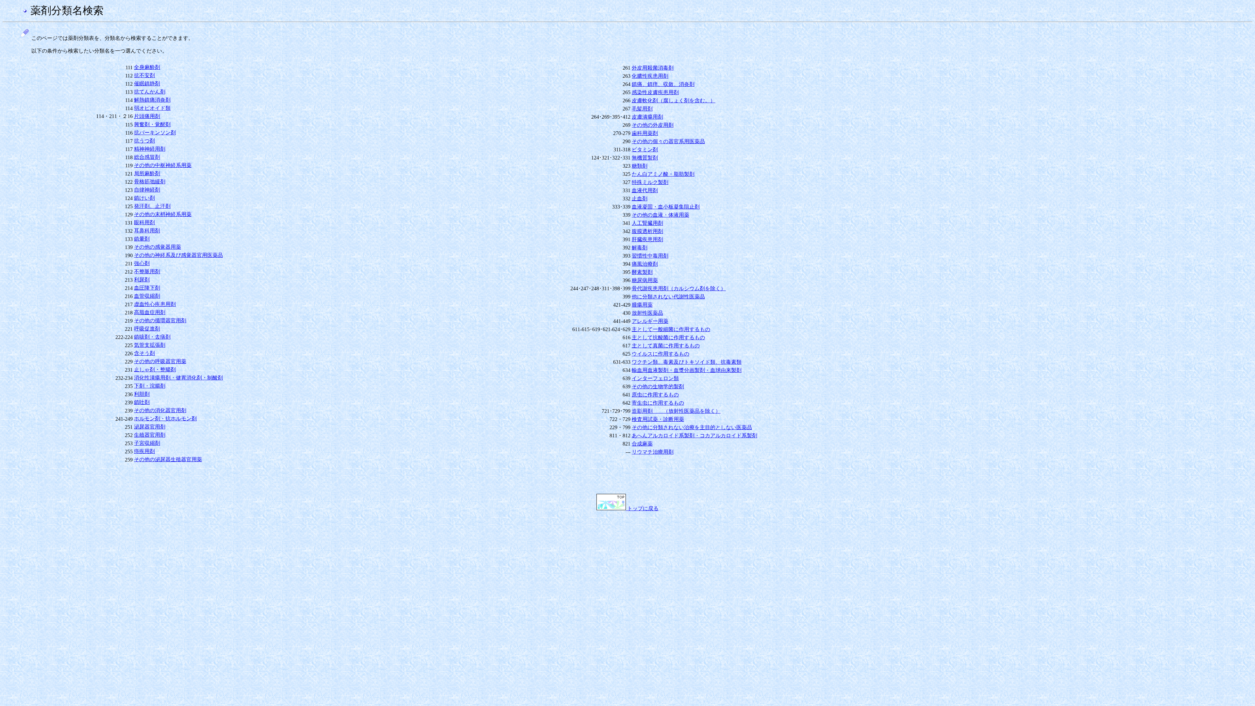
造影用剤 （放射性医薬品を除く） (676, 411)
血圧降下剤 (147, 288)
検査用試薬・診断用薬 (658, 419)
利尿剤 (142, 279)
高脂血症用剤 (149, 312)
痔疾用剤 (144, 451)
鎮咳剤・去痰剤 (152, 337)
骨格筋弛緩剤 (149, 181)
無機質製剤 (645, 157)
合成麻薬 (642, 443)
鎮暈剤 (142, 239)
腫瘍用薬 (642, 305)
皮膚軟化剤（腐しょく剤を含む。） (673, 100)
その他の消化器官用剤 (160, 410)
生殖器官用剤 (149, 435)
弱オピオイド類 (152, 108)
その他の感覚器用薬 (157, 247)
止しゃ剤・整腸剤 (155, 369)
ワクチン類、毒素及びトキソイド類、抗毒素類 (687, 362)
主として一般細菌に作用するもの (671, 329)
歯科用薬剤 (645, 133)
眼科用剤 (144, 222)
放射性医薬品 (647, 313)
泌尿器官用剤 (149, 426)
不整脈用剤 (147, 271)
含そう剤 (144, 353)
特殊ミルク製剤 (650, 182)
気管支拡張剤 (149, 345)
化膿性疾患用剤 (650, 76)
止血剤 (639, 198)
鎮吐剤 (142, 402)
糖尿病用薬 (645, 280)
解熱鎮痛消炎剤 (152, 100)
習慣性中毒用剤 (650, 256)
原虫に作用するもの (655, 394)
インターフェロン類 (655, 378)
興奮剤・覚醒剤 (152, 124)
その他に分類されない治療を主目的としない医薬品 (692, 427)
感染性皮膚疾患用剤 (655, 92)
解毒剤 (639, 247)
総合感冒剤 (147, 157)
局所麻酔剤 (147, 173)
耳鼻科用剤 (147, 230)
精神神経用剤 (149, 149)
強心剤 (142, 263)
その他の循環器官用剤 (160, 320)
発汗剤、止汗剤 (152, 206)
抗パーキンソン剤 (155, 132)
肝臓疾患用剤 (647, 239)
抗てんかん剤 (149, 91)
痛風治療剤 (645, 264)
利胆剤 (142, 394)
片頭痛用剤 (147, 116)
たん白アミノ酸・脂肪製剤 (663, 174)
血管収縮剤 (147, 296)
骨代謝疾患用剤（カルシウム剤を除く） (679, 288)
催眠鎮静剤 (147, 83)
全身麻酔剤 (147, 67)
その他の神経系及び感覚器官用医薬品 (178, 255)
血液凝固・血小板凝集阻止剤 (666, 207)
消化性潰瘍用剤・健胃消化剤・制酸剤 (178, 377)
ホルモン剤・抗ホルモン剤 (165, 418)
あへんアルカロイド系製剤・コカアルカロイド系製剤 (694, 435)
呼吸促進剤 (147, 328)
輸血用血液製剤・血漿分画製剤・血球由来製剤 (687, 370)
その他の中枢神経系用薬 (163, 165)
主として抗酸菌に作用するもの (668, 337)
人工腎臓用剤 (647, 223)
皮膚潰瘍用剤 (647, 117)
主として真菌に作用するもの (666, 345)
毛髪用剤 (642, 108)
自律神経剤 (147, 190)
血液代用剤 (645, 190)
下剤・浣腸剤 (149, 386)
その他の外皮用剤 (653, 125)
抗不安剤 (144, 75)
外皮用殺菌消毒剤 (653, 68)
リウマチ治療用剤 (653, 452)
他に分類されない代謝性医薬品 (668, 296)
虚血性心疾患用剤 (155, 304)
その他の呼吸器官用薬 (160, 361)
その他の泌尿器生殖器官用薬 (168, 459)
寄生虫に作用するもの (658, 403)
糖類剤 (639, 166)
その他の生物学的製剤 (658, 386)
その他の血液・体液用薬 (660, 215)
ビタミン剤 (645, 149)
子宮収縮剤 (147, 443)
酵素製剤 (642, 272)
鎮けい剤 (144, 198)
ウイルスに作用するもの (660, 354)
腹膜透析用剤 (647, 231)
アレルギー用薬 (650, 321)
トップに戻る (642, 508)
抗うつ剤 (144, 140)
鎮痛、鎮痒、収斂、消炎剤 (663, 84)
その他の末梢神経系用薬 (163, 214)
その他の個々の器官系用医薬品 (668, 141)
